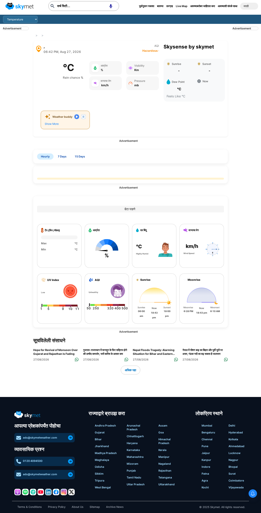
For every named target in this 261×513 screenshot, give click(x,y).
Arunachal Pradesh (133, 427)
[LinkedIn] (48, 492)
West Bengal (103, 487)
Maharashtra (135, 456)
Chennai (207, 439)
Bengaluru (208, 432)
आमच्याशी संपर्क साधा (227, 6)
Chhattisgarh (135, 436)
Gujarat (100, 432)
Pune (205, 446)
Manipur (163, 456)
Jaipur (206, 453)
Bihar (98, 439)
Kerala (162, 450)
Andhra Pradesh (105, 425)
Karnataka (133, 450)
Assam (162, 425)
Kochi (205, 487)
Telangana (165, 477)
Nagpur (233, 459)
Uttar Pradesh (136, 484)
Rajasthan (164, 470)
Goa (161, 432)
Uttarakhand (166, 484)
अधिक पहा (130, 370)
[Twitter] (71, 492)
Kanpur (206, 459)
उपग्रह (169, 6)
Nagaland (164, 463)
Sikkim (99, 473)
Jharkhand (102, 446)
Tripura (99, 480)
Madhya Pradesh (106, 453)
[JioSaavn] (33, 492)
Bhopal (233, 466)
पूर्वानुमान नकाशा (146, 6)
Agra (205, 480)
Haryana (132, 443)
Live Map (181, 6)
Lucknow (235, 453)
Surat (232, 473)
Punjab (131, 470)
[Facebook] (56, 492)
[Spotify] (25, 492)
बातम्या (160, 6)
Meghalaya (102, 459)
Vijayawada (236, 487)
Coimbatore (236, 480)
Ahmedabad (236, 446)
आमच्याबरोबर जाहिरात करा (202, 6)
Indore (206, 466)
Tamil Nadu (134, 477)
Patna (205, 473)
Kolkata (233, 439)
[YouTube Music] (40, 492)
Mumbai (207, 425)
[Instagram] (64, 492)
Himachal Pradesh (164, 441)
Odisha (99, 466)
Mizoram (132, 463)
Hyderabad (236, 432)
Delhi (232, 425)
